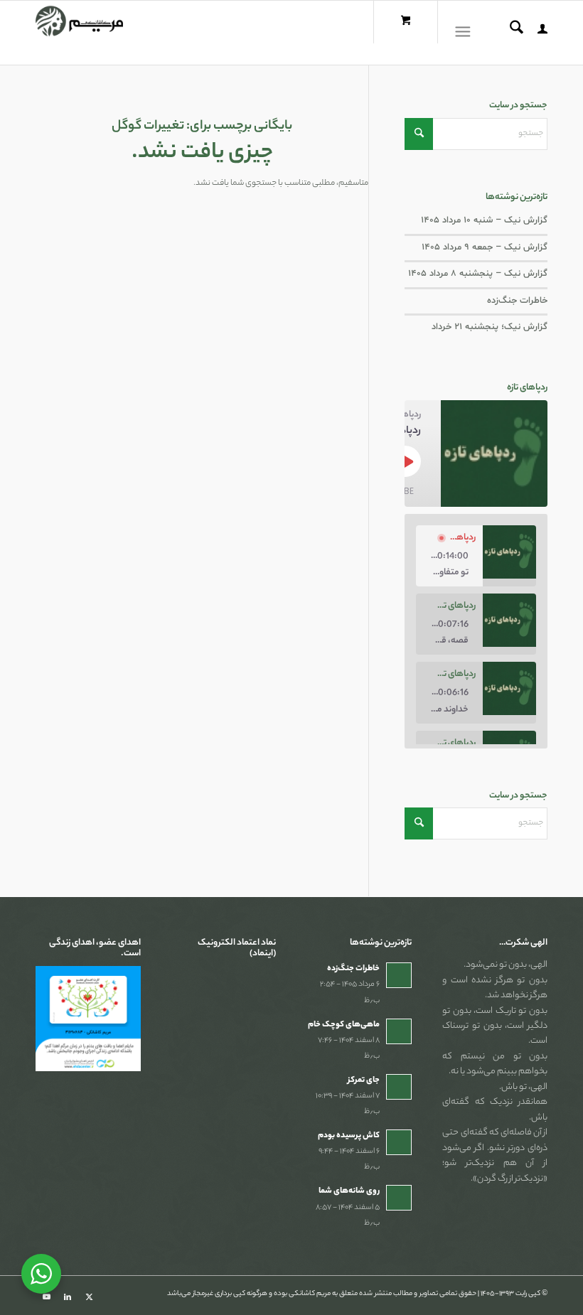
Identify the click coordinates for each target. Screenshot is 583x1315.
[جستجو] (509, 33)
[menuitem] (535, 33)
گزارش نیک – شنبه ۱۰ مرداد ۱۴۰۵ (484, 220)
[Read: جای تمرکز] (399, 1087)
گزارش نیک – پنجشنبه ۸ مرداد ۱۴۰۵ (477, 273)
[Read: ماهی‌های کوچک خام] (399, 1031)
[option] (476, 555)
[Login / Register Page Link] (535, 33)
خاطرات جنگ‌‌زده (517, 300)
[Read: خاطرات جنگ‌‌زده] (399, 975)
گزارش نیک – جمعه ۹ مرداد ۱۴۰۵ (484, 247)
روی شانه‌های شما (349, 1191)
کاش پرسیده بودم (349, 1136)
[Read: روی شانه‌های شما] (399, 1198)
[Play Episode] (405, 461)
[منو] (466, 33)
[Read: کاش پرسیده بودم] (399, 1142)
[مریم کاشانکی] (79, 33)
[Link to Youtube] (46, 1297)
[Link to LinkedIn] (67, 1297)
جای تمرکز (364, 1080)
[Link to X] (89, 1297)
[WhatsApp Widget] (41, 1274)
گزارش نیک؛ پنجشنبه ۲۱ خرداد (489, 327)
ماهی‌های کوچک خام (344, 1025)
